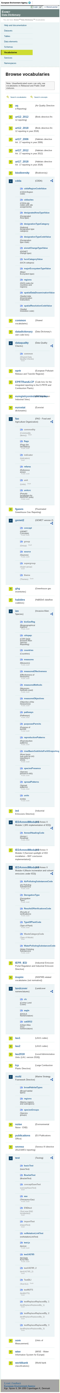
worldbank (21, 1362)
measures (29, 659)
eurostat (20, 407)
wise (18, 1351)
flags (26, 441)
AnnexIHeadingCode (29, 833)
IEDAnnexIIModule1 (25, 822)
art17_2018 (21, 161)
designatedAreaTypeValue (29, 213)
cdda (18, 180)
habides (20, 599)
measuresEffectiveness (29, 671)
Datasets (8, 30)
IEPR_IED (21, 962)
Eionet (16, 20)
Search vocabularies (18, 97)
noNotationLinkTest (29, 1233)
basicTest (28, 1165)
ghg (17, 588)
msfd (18, 1076)
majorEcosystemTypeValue (29, 268)
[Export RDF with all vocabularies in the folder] (51, 181)
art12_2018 (21, 128)
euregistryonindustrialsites (25, 396)
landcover (21, 988)
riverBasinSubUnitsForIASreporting (29, 751)
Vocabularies (10, 52)
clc (25, 999)
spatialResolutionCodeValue (29, 306)
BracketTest (29, 1175)
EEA (17, 2)
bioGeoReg (29, 622)
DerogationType (29, 895)
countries (28, 650)
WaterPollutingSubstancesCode (29, 946)
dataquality (22, 342)
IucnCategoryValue (29, 259)
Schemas (8, 47)
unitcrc (27, 490)
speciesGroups (29, 1110)
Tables (7, 36)
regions (28, 280)
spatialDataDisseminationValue (29, 292)
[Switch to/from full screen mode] (41, 7)
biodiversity (22, 172)
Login (36, 7)
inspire (19, 977)
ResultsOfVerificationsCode (29, 908)
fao (17, 418)
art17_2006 (21, 139)
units (26, 795)
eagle (26, 1010)
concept (28, 528)
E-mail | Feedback (12, 1383)
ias (17, 611)
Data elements (11, 41)
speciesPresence (29, 768)
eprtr (18, 370)
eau (26, 1196)
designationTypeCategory (29, 224)
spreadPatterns (29, 782)
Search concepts (41, 97)
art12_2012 (21, 116)
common (20, 320)
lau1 (17, 1038)
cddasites (28, 200)
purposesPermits (29, 724)
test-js (27, 1242)
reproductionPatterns (29, 737)
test (17, 1158)
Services (8, 58)
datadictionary (24, 331)
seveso (19, 1146)
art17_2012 (21, 150)
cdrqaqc (28, 635)
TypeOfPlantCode (29, 922)
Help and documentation (15, 25)
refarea (27, 466)
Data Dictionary (27, 20)
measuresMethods (29, 685)
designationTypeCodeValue (29, 237)
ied (17, 810)
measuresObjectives (29, 698)
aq (16, 105)
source (27, 551)
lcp (17, 1065)
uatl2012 (28, 1021)
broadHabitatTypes (29, 1087)
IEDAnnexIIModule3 (25, 850)
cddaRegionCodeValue (29, 188)
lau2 (17, 1046)
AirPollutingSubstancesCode (29, 881)
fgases (19, 509)
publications (22, 1135)
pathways (28, 712)
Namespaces (10, 63)
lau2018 (20, 1054)
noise (18, 1124)
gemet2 (19, 520)
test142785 (29, 1254)
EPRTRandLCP (24, 382)
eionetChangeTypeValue (29, 248)
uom (18, 1340)
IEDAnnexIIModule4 (25, 867)
